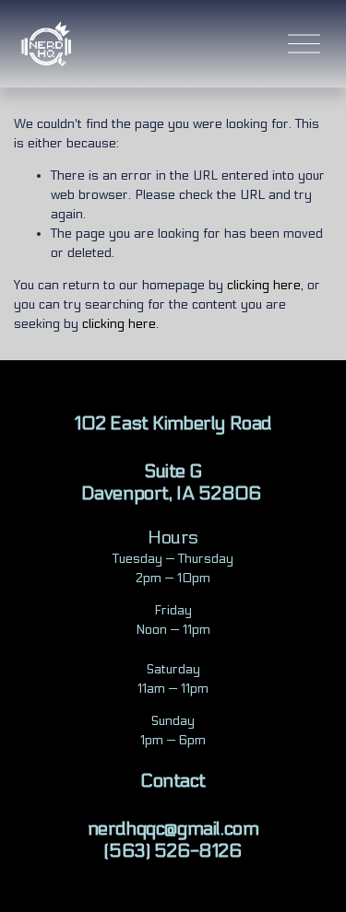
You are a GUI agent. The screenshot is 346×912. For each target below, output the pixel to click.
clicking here (264, 285)
